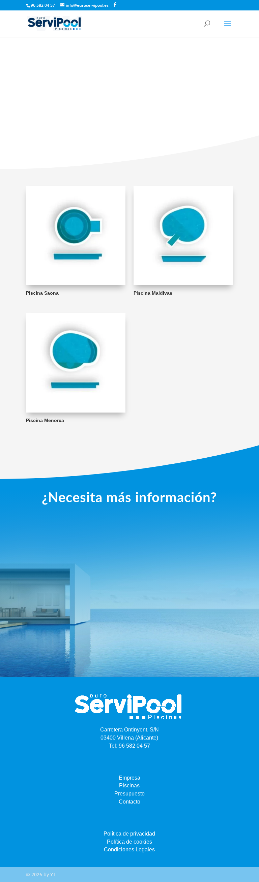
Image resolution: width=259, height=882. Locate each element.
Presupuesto (129, 793)
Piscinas (129, 785)
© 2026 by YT (41, 874)
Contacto (129, 802)
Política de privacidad (129, 834)
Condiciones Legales (129, 849)
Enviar (213, 631)
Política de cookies (129, 842)
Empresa (129, 778)
